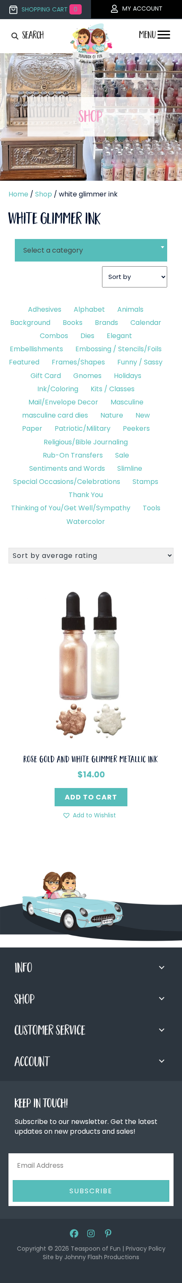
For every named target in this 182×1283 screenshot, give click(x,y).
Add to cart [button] (91, 797)
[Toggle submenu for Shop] (162, 998)
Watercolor (85, 521)
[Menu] (164, 37)
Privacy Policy (145, 1248)
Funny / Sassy (140, 362)
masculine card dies (55, 415)
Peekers (136, 428)
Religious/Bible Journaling (86, 442)
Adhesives (44, 309)
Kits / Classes (113, 389)
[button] (89, 815)
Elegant (119, 336)
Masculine (126, 402)
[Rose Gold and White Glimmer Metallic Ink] (91, 663)
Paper (32, 428)
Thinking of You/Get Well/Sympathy (70, 508)
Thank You (86, 495)
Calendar (145, 322)
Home (18, 194)
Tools (151, 508)
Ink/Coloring (57, 389)
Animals (130, 309)
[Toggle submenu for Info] (162, 967)
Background (30, 322)
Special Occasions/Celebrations (66, 481)
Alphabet (89, 309)
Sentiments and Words (67, 468)
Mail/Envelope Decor (63, 402)
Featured (24, 362)
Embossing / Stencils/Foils (118, 349)
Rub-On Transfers (73, 455)
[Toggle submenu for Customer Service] (162, 1030)
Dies (87, 336)
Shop (43, 194)
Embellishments (36, 349)
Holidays (127, 376)
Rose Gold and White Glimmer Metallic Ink (91, 760)
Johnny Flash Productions (101, 1257)
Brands (106, 322)
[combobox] (91, 245)
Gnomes (87, 376)
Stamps (145, 481)
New (142, 415)
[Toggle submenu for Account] (162, 1061)
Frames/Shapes (78, 362)
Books (73, 322)
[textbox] (91, 250)
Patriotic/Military (82, 428)
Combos (54, 336)
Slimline (129, 468)
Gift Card (45, 376)
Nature (111, 415)
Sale (122, 455)
